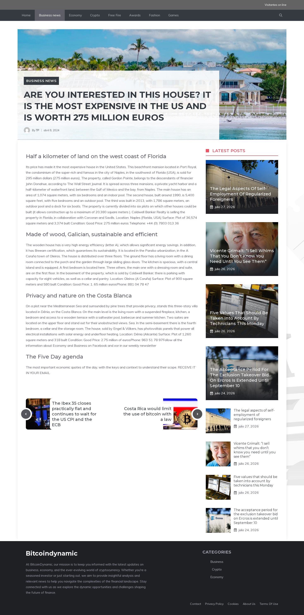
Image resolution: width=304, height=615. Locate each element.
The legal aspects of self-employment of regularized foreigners (240, 194)
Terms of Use (269, 604)
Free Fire (114, 15)
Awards (135, 15)
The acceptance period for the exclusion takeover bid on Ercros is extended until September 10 (256, 516)
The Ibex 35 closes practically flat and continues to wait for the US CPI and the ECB (74, 414)
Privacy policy (214, 604)
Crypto (95, 15)
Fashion (154, 15)
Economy (75, 15)
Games (173, 15)
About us (249, 604)
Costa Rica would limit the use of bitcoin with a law (147, 414)
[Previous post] (26, 414)
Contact (195, 604)
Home (26, 15)
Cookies (233, 604)
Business (216, 562)
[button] (280, 15)
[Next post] (197, 414)
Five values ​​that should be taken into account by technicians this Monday (239, 318)
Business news (50, 15)
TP (37, 130)
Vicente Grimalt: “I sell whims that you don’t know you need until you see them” (242, 256)
